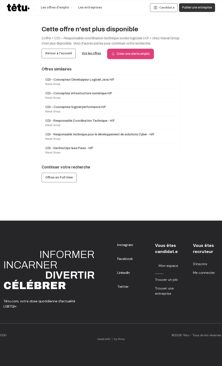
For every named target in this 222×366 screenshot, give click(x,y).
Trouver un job (166, 279)
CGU (3, 335)
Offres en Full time (59, 177)
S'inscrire (200, 264)
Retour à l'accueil (58, 53)
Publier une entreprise (197, 7)
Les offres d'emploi (55, 7)
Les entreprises (90, 7)
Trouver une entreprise (164, 291)
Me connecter (204, 272)
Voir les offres (91, 53)
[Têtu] (18, 8)
